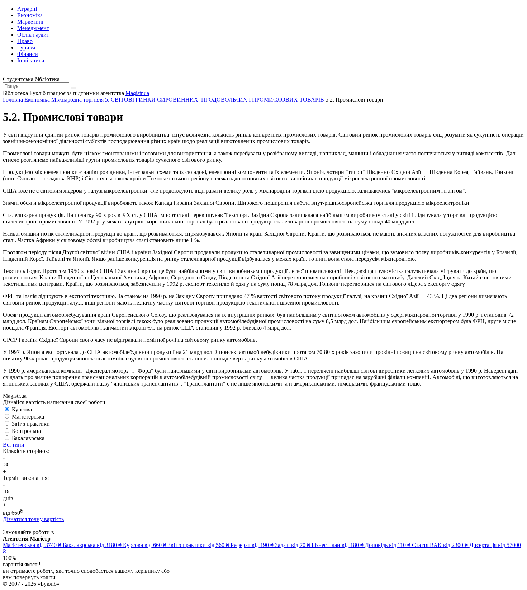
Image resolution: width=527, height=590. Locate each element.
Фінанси (27, 54)
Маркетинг (30, 22)
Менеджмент (33, 28)
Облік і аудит (33, 35)
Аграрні (27, 9)
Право (25, 41)
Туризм (26, 47)
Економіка (30, 15)
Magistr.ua (137, 93)
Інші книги (30, 60)
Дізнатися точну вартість (33, 519)
